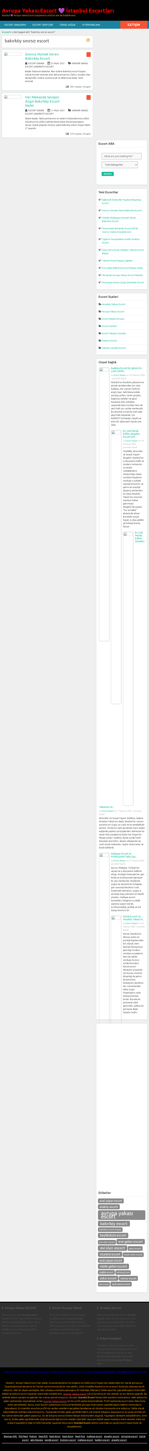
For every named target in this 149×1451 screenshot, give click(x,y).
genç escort (135, 1248)
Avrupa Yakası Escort (113, 311)
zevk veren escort (121, 1284)
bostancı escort (68, 1440)
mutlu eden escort (133, 1254)
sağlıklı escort (106, 1272)
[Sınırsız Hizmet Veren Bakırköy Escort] (12, 55)
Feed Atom (55, 1436)
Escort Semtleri (43, 24)
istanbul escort (110, 1254)
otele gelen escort (113, 1266)
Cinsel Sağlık (68, 24)
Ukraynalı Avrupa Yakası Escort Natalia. (122, 275)
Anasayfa (6, 32)
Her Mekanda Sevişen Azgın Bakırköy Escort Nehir (42, 101)
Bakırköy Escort (44, 66)
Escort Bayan (36, 63)
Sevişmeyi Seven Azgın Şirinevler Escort (123, 282)
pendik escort (52, 1440)
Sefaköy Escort (123, 1272)
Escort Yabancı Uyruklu (114, 333)
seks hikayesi (36, 1440)
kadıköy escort (102, 1440)
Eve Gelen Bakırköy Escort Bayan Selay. (122, 268)
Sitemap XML (10, 1436)
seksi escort (108, 1278)
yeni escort (104, 1284)
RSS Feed (23, 1436)
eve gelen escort (130, 1241)
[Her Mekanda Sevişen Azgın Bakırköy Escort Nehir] (12, 98)
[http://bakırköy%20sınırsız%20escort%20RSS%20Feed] (88, 40)
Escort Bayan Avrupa (113, 318)
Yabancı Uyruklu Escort (114, 348)
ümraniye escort (129, 1436)
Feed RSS (43, 1436)
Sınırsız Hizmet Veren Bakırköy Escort (42, 56)
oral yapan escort (111, 1260)
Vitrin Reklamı (91, 24)
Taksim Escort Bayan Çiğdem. (117, 260)
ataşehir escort (111, 1436)
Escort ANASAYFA (15, 24)
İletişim (134, 24)
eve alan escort (107, 1242)
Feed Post (80, 1436)
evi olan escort (112, 1248)
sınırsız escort (128, 1278)
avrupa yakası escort (117, 1215)
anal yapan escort (111, 1200)
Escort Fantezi (109, 326)
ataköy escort (109, 1206)
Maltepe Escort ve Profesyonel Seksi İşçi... (124, 855)
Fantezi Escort (109, 340)
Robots (33, 1436)
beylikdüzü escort (113, 1235)
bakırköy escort (114, 1223)
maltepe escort (94, 1436)
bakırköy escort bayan (110, 1229)
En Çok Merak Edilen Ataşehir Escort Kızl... (131, 433)
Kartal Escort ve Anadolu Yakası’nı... (133, 918)
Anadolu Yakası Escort (113, 304)
